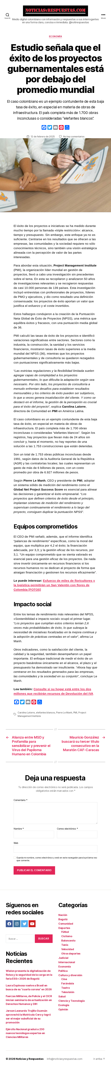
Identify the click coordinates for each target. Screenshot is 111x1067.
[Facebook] (44, 127)
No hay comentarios (73, 136)
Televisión (67, 992)
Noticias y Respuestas (29, 1058)
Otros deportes (70, 953)
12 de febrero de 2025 (43, 136)
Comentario (20, 800)
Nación (62, 914)
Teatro (65, 987)
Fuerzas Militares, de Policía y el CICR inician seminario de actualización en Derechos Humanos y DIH (29, 1000)
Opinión (63, 1009)
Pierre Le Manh (64, 712)
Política (63, 970)
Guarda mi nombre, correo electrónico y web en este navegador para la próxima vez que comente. (56, 859)
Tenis (64, 944)
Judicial (63, 957)
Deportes (64, 927)
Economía (55, 36)
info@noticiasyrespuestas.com (64, 1058)
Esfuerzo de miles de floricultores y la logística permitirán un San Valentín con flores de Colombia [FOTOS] (54, 585)
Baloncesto (68, 940)
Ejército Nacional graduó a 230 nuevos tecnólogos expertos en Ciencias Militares (25, 1033)
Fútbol (65, 931)
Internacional (66, 962)
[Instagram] (16, 923)
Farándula (67, 983)
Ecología (63, 1005)
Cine (64, 979)
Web (16, 843)
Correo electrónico (67, 829)
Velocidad (67, 949)
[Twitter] (24, 923)
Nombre (19, 829)
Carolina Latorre (26, 712)
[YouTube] (32, 923)
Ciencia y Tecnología (71, 1000)
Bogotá (62, 919)
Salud (62, 996)
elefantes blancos (45, 712)
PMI (75, 712)
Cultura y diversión (70, 975)
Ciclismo (66, 936)
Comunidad (65, 923)
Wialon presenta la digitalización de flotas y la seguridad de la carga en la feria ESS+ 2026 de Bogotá (29, 974)
